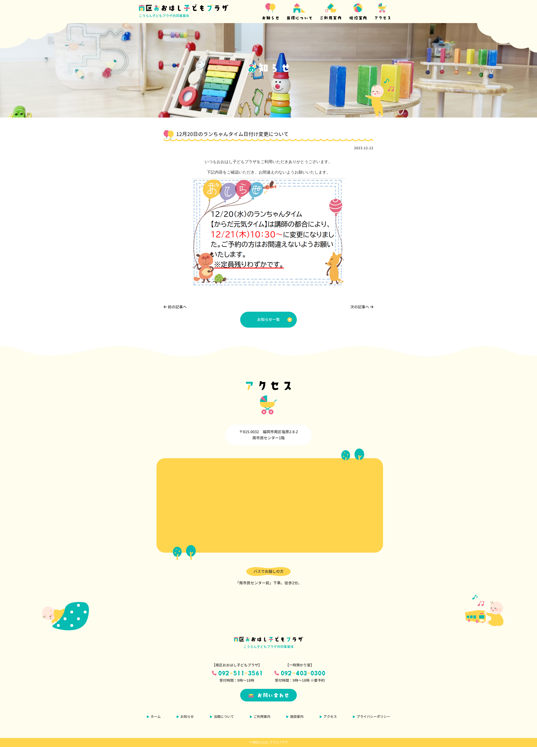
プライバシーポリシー (373, 716)
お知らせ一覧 (268, 319)
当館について (224, 716)
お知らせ (187, 716)
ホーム (156, 716)
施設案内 (297, 716)
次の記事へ (360, 307)
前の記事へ (177, 307)
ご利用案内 (262, 716)
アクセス (330, 716)
